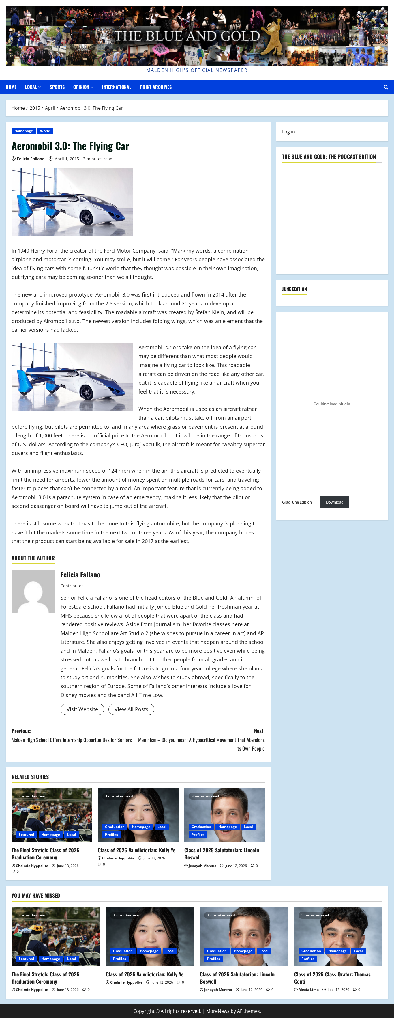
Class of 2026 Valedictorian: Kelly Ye (136, 850)
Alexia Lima (309, 989)
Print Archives (156, 86)
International (116, 86)
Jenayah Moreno (202, 865)
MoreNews (218, 1011)
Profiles (111, 834)
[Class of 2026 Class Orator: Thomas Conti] (338, 936)
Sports (57, 86)
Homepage (23, 130)
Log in (288, 131)
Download (335, 502)
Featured (26, 834)
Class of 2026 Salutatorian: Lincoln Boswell (221, 853)
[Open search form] (386, 87)
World (45, 130)
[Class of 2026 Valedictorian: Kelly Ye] (138, 815)
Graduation (115, 826)
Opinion (81, 86)
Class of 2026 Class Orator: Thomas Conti (332, 977)
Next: (201, 739)
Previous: (72, 735)
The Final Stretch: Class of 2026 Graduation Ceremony (45, 853)
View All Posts (131, 709)
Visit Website (82, 709)
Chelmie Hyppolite (32, 865)
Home (11, 86)
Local (31, 86)
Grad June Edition (297, 502)
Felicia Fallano (31, 158)
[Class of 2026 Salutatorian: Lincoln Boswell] (224, 815)
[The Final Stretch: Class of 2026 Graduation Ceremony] (52, 815)
